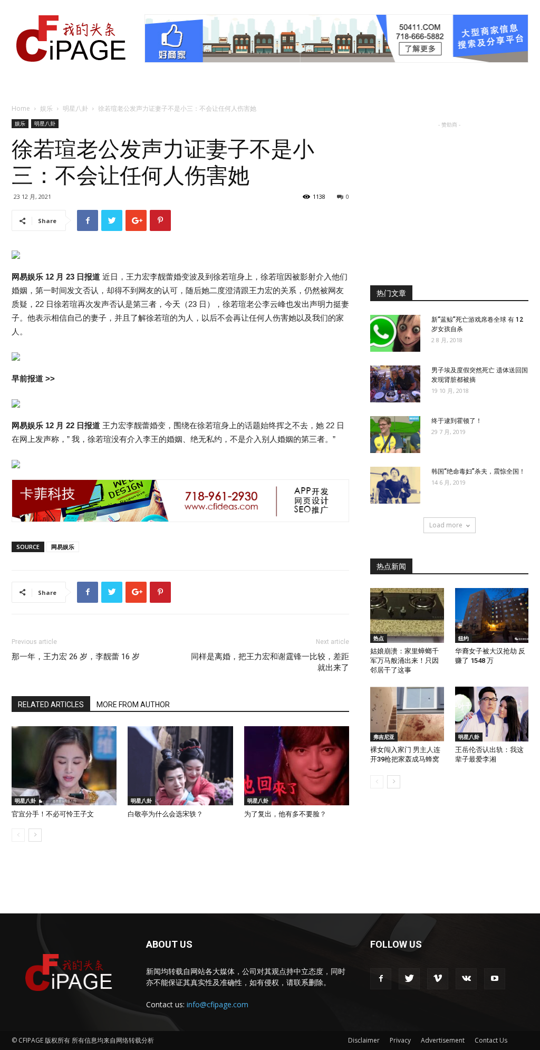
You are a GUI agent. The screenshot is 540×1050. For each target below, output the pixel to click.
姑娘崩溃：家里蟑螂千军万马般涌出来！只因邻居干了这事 (404, 660)
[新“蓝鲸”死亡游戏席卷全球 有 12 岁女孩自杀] (395, 333)
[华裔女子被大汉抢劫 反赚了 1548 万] (492, 615)
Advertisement (443, 1040)
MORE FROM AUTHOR (133, 704)
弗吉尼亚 (383, 736)
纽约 (463, 638)
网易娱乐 (62, 547)
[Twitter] (409, 978)
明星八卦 (75, 108)
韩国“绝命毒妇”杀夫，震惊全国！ (478, 471)
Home (21, 108)
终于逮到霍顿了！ (456, 421)
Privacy (400, 1040)
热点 (378, 638)
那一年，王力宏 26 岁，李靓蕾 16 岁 (76, 656)
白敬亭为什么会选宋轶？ (165, 814)
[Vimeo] (437, 978)
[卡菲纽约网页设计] (180, 500)
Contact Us (491, 1040)
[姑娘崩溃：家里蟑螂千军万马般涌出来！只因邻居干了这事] (407, 615)
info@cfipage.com (217, 1004)
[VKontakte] (466, 978)
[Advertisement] (449, 196)
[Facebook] (380, 978)
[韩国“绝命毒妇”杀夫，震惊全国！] (395, 485)
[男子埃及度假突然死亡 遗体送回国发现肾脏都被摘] (395, 383)
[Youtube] (494, 978)
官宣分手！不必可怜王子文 (53, 814)
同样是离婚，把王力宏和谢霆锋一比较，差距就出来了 (270, 662)
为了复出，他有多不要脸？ (285, 814)
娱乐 (46, 108)
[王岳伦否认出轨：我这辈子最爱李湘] (492, 714)
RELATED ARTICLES (51, 704)
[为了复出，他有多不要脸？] (296, 765)
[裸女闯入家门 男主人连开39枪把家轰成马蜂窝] (407, 714)
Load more (445, 525)
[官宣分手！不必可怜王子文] (64, 765)
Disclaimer (364, 1040)
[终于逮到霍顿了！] (395, 434)
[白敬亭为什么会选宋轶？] (180, 765)
